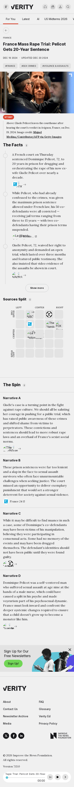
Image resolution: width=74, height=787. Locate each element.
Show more (37, 288)
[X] (6, 736)
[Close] (70, 649)
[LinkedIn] (21, 736)
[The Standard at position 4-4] (49, 324)
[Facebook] (14, 736)
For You (10, 19)
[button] (29, 314)
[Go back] (21, 30)
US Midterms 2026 (55, 19)
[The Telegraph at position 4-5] (49, 314)
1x (50, 777)
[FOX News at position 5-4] (58, 324)
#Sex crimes (29, 66)
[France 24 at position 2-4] (29, 324)
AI (38, 19)
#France (10, 66)
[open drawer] (6, 7)
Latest (26, 19)
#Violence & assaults (55, 66)
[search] (68, 7)
